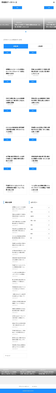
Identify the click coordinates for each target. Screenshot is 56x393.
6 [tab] (31, 31)
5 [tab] (30, 31)
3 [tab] (27, 31)
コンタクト (34, 386)
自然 (7, 52)
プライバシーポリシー (24, 386)
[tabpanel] (28, 17)
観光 (7, 139)
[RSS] (2, 391)
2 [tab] (25, 31)
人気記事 (40, 46)
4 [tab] (28, 31)
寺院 (17, 7)
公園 (49, 7)
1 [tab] (24, 31)
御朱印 (33, 81)
